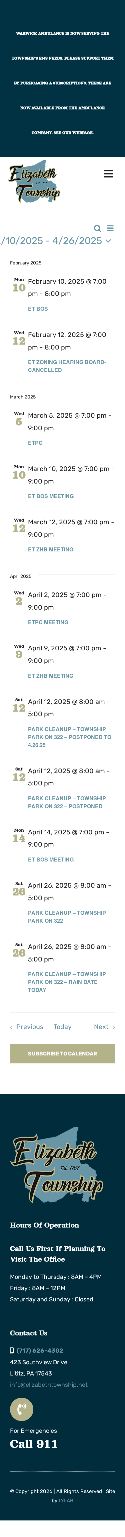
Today (63, 1027)
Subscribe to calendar (62, 1053)
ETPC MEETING (48, 622)
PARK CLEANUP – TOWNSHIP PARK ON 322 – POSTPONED (67, 802)
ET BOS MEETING (51, 496)
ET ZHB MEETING (50, 549)
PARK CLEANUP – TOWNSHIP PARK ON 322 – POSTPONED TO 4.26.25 (69, 737)
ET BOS (38, 308)
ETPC (35, 442)
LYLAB (66, 1501)
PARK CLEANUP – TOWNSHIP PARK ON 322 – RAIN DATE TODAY (67, 982)
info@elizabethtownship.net (49, 1384)
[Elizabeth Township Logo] (56, 1130)
